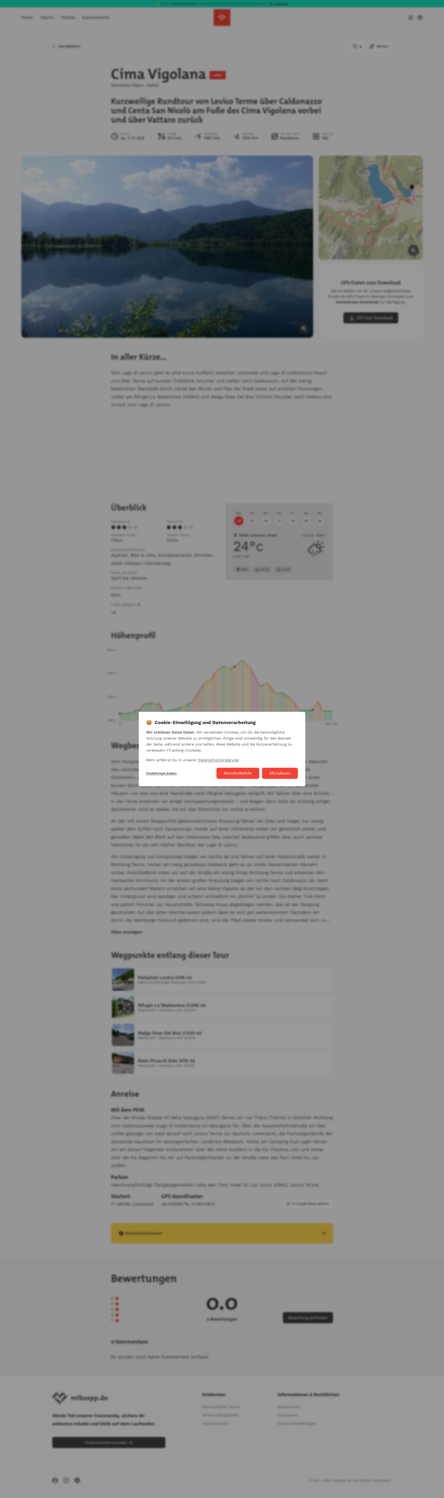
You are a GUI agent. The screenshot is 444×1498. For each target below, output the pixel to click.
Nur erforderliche (238, 773)
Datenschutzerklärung (218, 760)
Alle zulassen (279, 773)
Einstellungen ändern (161, 773)
